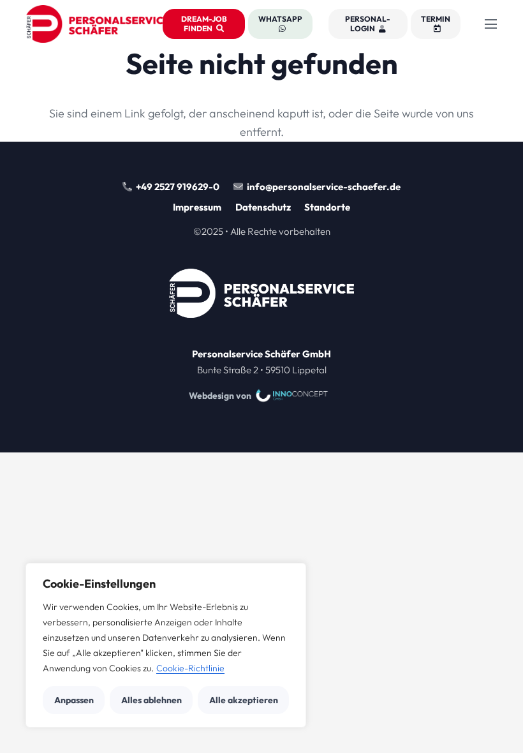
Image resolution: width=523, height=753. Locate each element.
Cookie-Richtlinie (190, 668)
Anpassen (74, 700)
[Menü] (491, 24)
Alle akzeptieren (243, 700)
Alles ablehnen (151, 700)
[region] (166, 645)
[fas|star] (261, 296)
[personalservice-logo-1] (98, 24)
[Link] (261, 362)
